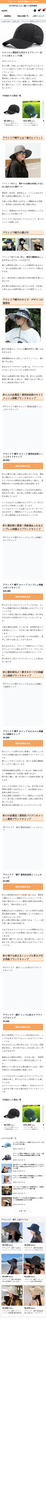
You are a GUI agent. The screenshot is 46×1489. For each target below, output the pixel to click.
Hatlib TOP (6, 21)
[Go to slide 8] (26, 724)
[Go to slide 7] (25, 724)
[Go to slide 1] (20, 446)
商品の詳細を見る (23, 466)
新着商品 (7, 16)
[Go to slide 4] (24, 446)
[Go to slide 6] (23, 724)
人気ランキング (38, 16)
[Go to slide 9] (27, 724)
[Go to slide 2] (21, 446)
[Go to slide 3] (19, 724)
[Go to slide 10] (29, 724)
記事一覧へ (24, 1210)
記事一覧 (16, 21)
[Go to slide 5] (25, 446)
